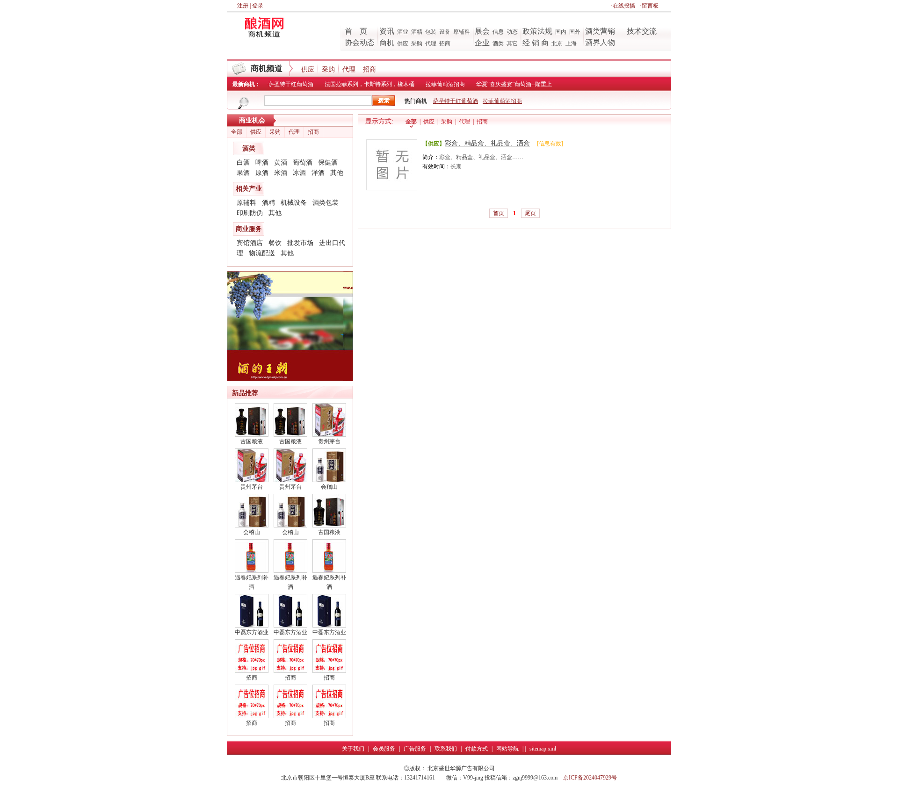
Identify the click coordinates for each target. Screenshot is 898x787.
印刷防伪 (250, 213)
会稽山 (329, 487)
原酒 (261, 172)
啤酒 (261, 162)
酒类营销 (600, 31)
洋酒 (318, 172)
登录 (257, 5)
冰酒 (299, 172)
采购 (416, 43)
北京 (557, 43)
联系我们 (446, 748)
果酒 (243, 172)
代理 (430, 43)
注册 (242, 5)
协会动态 (360, 42)
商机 (386, 43)
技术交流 (642, 31)
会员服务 (384, 748)
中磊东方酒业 (251, 632)
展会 (482, 31)
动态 (512, 32)
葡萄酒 (302, 162)
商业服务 (249, 228)
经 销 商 (535, 43)
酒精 (416, 32)
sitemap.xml (542, 748)
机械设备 (294, 202)
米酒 (280, 172)
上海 (571, 43)
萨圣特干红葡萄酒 (290, 84)
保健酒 (328, 162)
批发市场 (300, 242)
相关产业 (249, 188)
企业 (482, 43)
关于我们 (353, 748)
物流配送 (262, 253)
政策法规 (537, 31)
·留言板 (649, 5)
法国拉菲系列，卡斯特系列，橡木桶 (369, 84)
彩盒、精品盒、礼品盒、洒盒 (487, 143)
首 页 (356, 31)
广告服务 (415, 748)
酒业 (402, 32)
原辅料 (461, 32)
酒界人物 (600, 42)
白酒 (243, 162)
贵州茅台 (329, 441)
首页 (498, 213)
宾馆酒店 (250, 242)
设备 (444, 32)
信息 (498, 32)
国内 (560, 32)
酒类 (498, 43)
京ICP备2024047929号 (590, 777)
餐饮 (275, 242)
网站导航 (507, 748)
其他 (336, 172)
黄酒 (280, 162)
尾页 (530, 213)
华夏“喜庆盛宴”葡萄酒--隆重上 (514, 84)
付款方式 (476, 748)
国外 (574, 32)
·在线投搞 (623, 5)
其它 (512, 43)
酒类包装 (325, 202)
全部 (236, 132)
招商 (444, 43)
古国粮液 (251, 441)
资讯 (386, 31)
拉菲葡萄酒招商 (445, 84)
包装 (430, 32)
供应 (402, 43)
